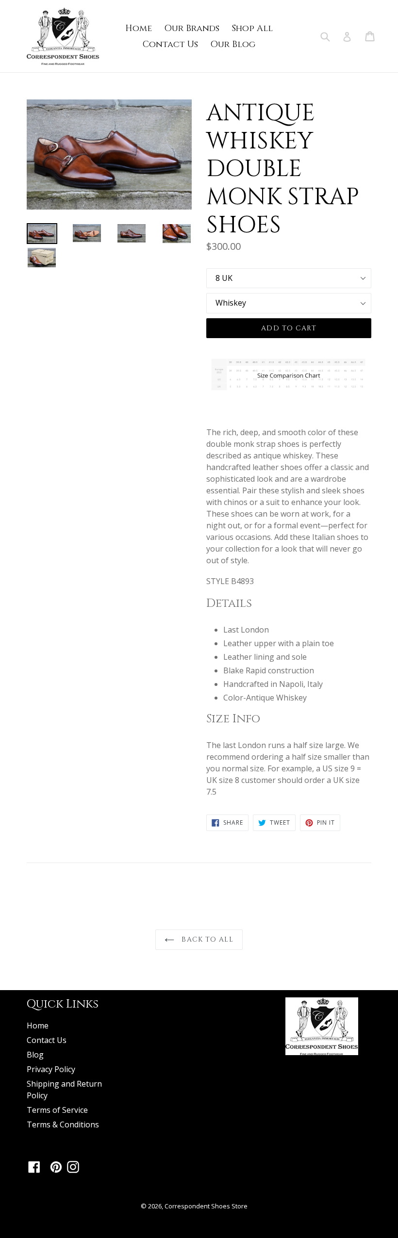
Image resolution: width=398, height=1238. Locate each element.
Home (138, 28)
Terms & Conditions (63, 1124)
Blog (35, 1054)
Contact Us (170, 44)
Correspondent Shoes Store (206, 1206)
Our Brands (191, 28)
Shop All (252, 28)
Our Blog (232, 44)
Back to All (206, 939)
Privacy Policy (51, 1069)
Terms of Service (57, 1110)
